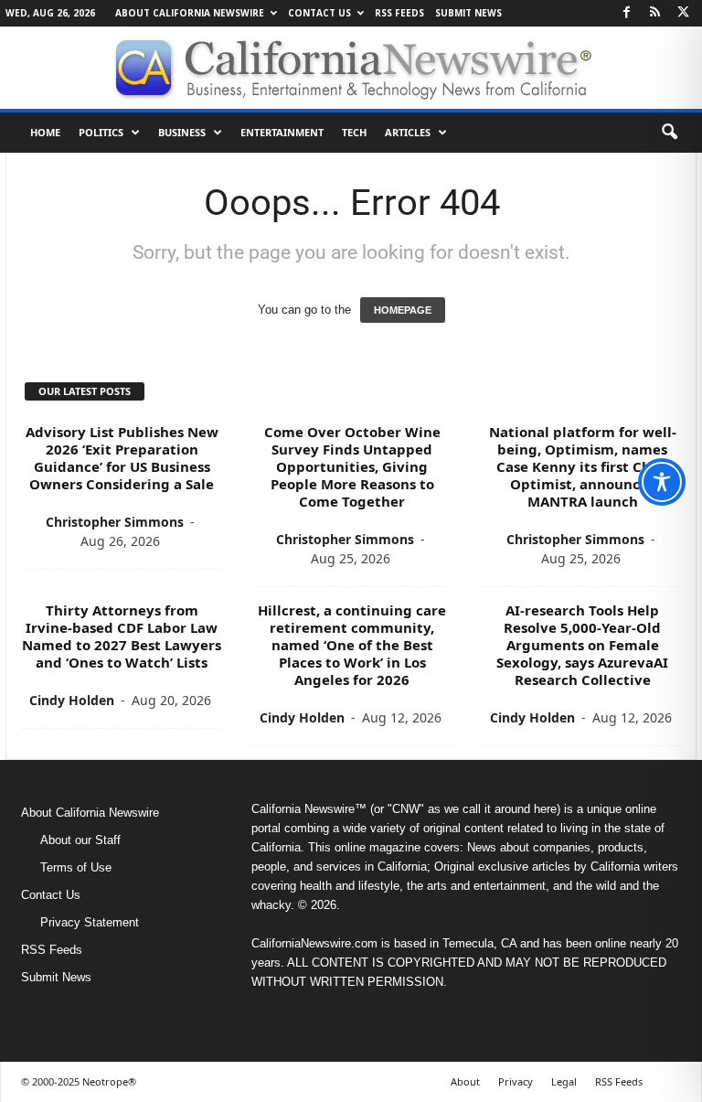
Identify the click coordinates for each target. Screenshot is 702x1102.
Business (182, 132)
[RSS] (654, 13)
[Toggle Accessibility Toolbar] (662, 482)
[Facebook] (626, 13)
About (465, 1081)
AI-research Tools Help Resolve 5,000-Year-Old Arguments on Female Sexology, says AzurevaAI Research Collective (582, 645)
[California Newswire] (351, 68)
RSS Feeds (399, 12)
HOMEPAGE (402, 310)
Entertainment (282, 132)
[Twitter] (683, 13)
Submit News (468, 12)
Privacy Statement (89, 922)
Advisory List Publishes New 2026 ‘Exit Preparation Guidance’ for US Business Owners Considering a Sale (122, 458)
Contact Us (319, 12)
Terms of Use (76, 867)
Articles (408, 132)
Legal (564, 1081)
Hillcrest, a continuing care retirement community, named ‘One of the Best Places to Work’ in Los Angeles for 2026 (352, 645)
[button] (669, 132)
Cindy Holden (71, 700)
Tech (354, 132)
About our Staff (80, 840)
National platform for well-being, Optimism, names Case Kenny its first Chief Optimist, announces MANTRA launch (582, 466)
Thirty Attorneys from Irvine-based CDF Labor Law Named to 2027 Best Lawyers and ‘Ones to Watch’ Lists (121, 636)
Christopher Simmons (115, 521)
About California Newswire (189, 12)
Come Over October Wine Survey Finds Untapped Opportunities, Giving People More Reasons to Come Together (352, 466)
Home (45, 132)
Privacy (515, 1081)
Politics (101, 132)
